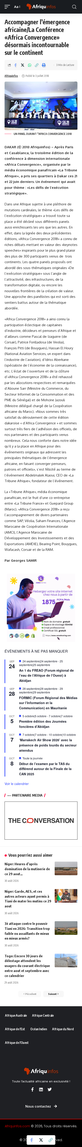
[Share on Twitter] (22, 65)
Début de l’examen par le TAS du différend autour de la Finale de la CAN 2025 (45, 768)
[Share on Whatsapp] (29, 65)
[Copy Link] (36, 65)
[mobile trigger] (8, 7)
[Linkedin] (41, 1089)
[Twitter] (50, 1089)
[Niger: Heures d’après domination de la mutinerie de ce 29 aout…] (66, 868)
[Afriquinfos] (41, 6)
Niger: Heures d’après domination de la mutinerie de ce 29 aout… (27, 869)
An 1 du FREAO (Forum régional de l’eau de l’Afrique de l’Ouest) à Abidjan (46, 675)
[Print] (44, 65)
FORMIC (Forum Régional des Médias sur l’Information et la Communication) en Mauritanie (48, 702)
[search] (74, 6)
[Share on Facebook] (15, 65)
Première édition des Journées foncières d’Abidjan (43, 724)
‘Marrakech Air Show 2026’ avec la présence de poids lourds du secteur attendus (48, 745)
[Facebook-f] (32, 1089)
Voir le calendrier (17, 783)
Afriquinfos (11, 76)
